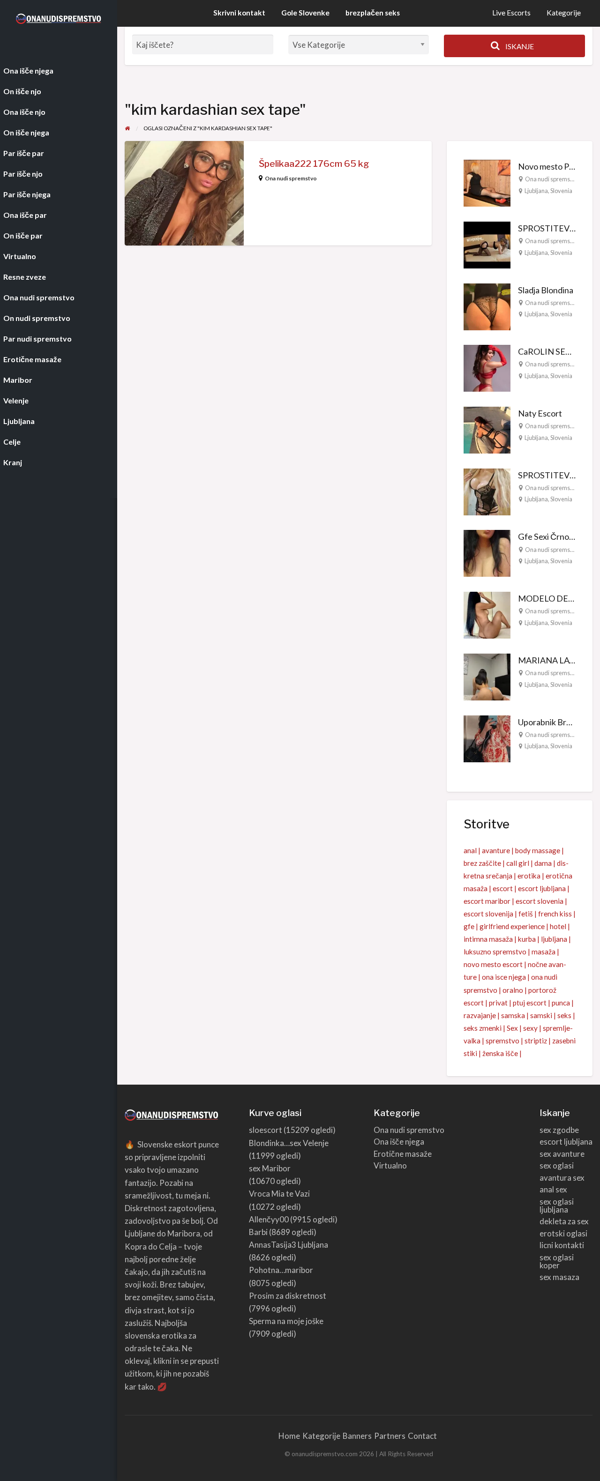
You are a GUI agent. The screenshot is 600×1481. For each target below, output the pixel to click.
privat (498, 1002)
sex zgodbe (559, 1130)
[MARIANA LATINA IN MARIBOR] (487, 676)
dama (543, 863)
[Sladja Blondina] (487, 305)
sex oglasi (557, 1165)
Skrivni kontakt (239, 12)
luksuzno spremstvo (495, 951)
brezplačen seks (372, 12)
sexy (530, 1028)
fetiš (525, 913)
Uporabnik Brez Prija (555, 722)
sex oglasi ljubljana (557, 1205)
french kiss (555, 913)
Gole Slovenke (305, 12)
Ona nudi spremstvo (291, 178)
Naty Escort (540, 413)
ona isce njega (504, 977)
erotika (529, 875)
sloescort (265, 1130)
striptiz (536, 1040)
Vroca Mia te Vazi (279, 1193)
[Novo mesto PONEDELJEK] (487, 182)
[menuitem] (511, 13)
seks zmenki (483, 1028)
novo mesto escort (493, 964)
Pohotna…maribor (281, 1270)
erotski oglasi (563, 1233)
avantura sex (562, 1178)
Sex (512, 1028)
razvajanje (480, 1015)
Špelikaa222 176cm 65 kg (314, 163)
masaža (543, 951)
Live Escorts (511, 12)
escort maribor (487, 901)
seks (564, 1015)
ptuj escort (530, 1002)
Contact (422, 1436)
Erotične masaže (403, 1154)
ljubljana (554, 939)
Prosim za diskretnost (287, 1296)
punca (561, 1002)
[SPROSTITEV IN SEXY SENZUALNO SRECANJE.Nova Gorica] (487, 490)
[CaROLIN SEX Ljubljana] (487, 367)
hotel (558, 926)
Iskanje (519, 46)
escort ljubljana (542, 888)
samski (541, 1015)
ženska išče (500, 1053)
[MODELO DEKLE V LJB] (487, 614)
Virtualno (390, 1165)
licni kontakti (562, 1245)
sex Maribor (270, 1168)
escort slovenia (539, 901)
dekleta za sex (564, 1221)
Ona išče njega (399, 1142)
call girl (517, 863)
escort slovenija (488, 913)
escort (503, 888)
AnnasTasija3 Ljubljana (288, 1245)
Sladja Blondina (545, 290)
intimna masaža (488, 939)
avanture (496, 850)
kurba (527, 939)
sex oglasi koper (557, 1261)
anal (470, 850)
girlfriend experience (512, 926)
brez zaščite (482, 863)
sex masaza (559, 1277)
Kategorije (564, 12)
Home (289, 1436)
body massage (537, 850)
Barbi (258, 1232)
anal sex (553, 1189)
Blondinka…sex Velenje (289, 1143)
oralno (512, 990)
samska (513, 1015)
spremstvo (502, 1040)
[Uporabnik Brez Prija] (487, 737)
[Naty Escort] (487, 429)
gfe (469, 926)
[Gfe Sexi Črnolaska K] (487, 552)
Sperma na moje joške (286, 1321)
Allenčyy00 (269, 1219)
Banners (357, 1436)
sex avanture (562, 1154)
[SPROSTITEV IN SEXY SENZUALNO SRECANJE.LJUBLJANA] (487, 243)
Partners (389, 1436)
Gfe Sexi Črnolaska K (556, 536)
